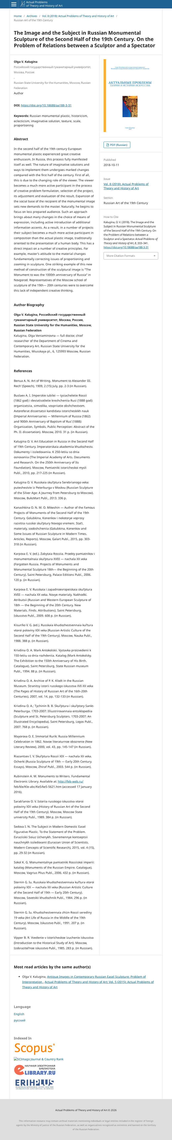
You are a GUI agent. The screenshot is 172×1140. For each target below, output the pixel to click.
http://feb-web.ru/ (70, 781)
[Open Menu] (14, 4)
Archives (32, 16)
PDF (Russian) (118, 145)
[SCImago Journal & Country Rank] (38, 1059)
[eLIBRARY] (35, 1074)
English (19, 1014)
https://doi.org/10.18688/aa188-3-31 (46, 105)
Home (18, 16)
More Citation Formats (121, 256)
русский (19, 1020)
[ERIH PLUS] (35, 1091)
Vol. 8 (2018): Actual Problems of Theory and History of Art (78, 16)
